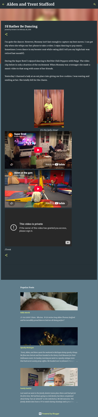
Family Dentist (25, 388)
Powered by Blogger (50, 414)
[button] (6, 34)
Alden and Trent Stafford (30, 4)
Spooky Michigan (27, 348)
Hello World (25, 313)
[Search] (57, 4)
